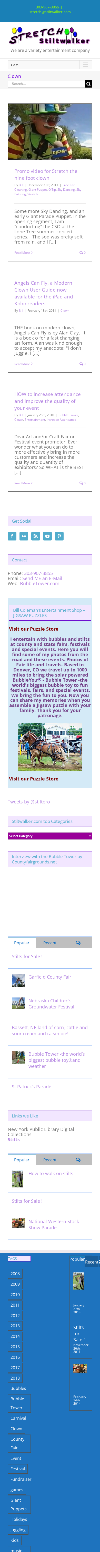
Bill (21, 185)
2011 (15, 1305)
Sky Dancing (66, 189)
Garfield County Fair (49, 977)
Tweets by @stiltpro (29, 802)
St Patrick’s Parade (31, 1087)
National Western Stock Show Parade (53, 1224)
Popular (21, 943)
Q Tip (52, 189)
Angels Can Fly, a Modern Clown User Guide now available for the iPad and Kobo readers (43, 293)
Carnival (18, 1418)
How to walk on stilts (50, 1173)
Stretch (32, 194)
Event (16, 1458)
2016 (15, 1357)
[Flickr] (23, 536)
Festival (18, 1469)
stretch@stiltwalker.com (50, 11)
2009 (15, 1284)
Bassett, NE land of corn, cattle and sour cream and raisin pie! (50, 1030)
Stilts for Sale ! (27, 956)
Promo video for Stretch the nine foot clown (45, 174)
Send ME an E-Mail (42, 578)
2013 (15, 1326)
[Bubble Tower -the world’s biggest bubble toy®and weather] (18, 1054)
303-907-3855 (38, 573)
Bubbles (18, 1388)
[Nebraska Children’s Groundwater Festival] (18, 1000)
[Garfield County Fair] (18, 977)
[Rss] (35, 536)
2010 (15, 1294)
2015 (15, 1347)
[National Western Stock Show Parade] (18, 1221)
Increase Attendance (61, 419)
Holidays (19, 1519)
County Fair (17, 1443)
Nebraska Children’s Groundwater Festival (51, 1003)
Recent (50, 943)
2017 (15, 1367)
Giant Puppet (37, 189)
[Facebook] (12, 536)
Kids (15, 1540)
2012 (15, 1315)
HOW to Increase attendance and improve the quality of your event (47, 401)
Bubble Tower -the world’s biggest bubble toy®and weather (56, 1060)
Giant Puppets (19, 1504)
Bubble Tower (68, 415)
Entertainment (35, 419)
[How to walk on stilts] (17, 1173)
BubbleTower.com (39, 583)
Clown (65, 310)
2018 (15, 1378)
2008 (15, 1274)
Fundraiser (21, 1479)
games (17, 1490)
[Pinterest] (59, 536)
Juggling (18, 1530)
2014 (15, 1336)
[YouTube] (47, 536)
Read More (22, 252)
